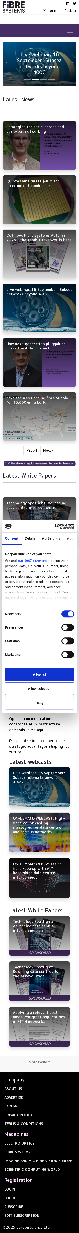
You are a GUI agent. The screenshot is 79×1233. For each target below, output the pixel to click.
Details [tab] (30, 538)
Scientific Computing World (32, 1169)
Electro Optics (19, 1143)
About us (13, 1088)
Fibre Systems (17, 1152)
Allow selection (39, 688)
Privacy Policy (18, 1114)
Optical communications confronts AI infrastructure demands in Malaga (34, 724)
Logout (11, 1198)
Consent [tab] (11, 538)
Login (9, 1189)
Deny (39, 703)
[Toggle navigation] (70, 30)
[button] (6, 64)
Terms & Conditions (23, 1123)
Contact (12, 1106)
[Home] (20, 7)
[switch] (67, 627)
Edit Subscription (21, 1215)
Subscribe (13, 1206)
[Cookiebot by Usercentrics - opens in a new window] (56, 526)
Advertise (13, 1097)
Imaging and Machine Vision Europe (38, 1160)
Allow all (39, 674)
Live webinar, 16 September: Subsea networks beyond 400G (39, 63)
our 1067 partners (32, 560)
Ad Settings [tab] (51, 538)
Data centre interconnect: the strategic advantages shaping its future (39, 746)
